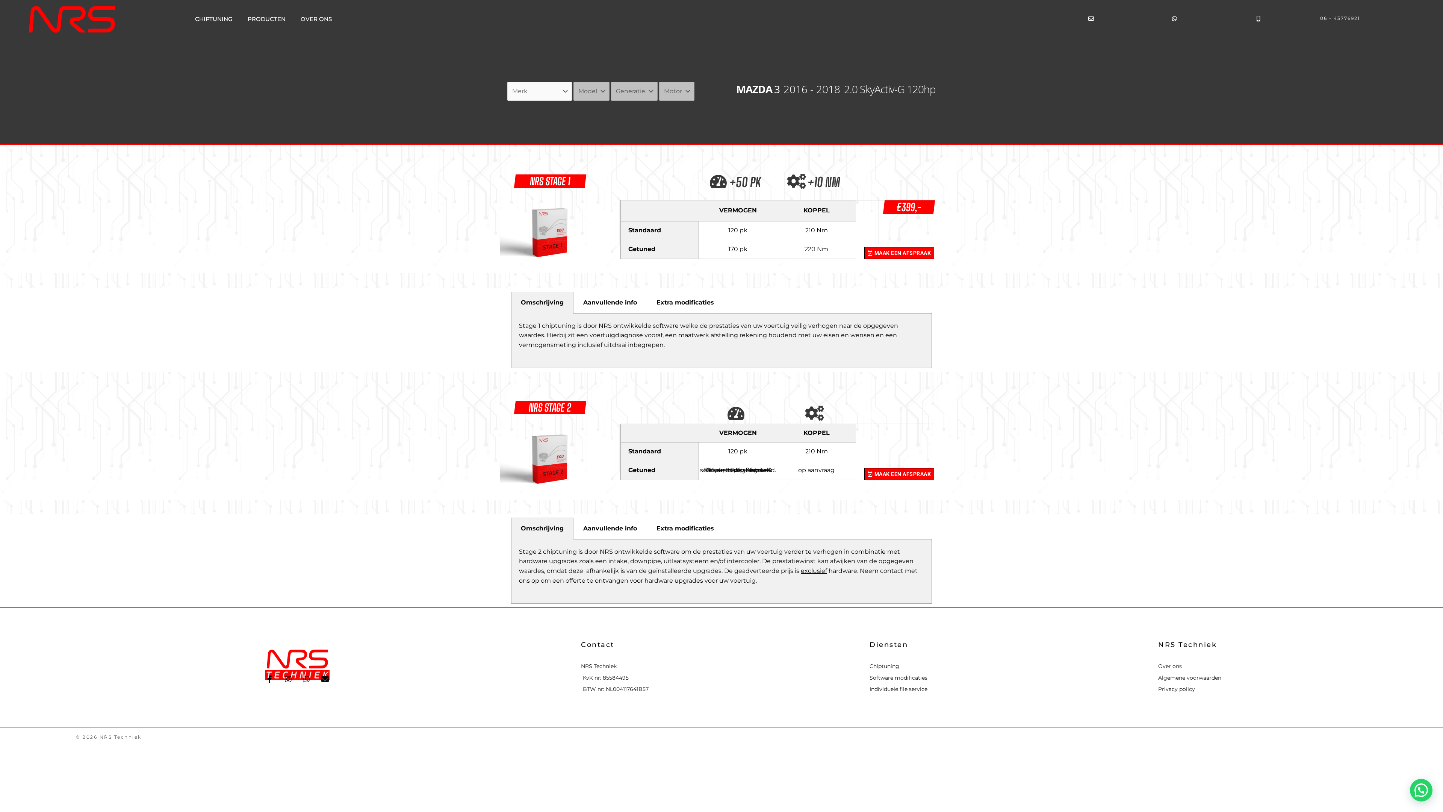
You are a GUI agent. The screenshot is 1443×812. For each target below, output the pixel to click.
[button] (1421, 790)
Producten (267, 19)
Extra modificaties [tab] (685, 302)
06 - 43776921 (1340, 18)
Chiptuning (214, 19)
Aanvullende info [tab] (610, 302)
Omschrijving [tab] (542, 302)
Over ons (316, 19)
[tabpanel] (721, 341)
